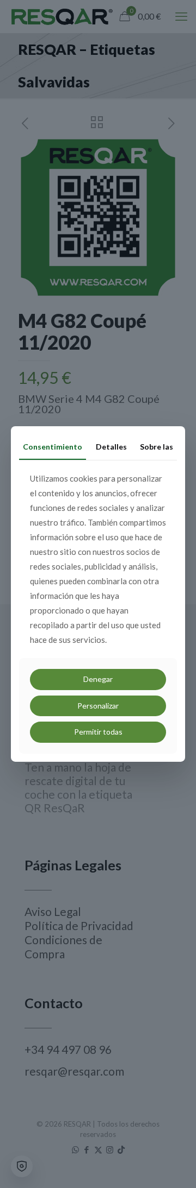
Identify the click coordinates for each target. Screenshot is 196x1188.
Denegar (98, 679)
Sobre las (156, 446)
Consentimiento (52, 446)
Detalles (111, 446)
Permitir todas (98, 731)
